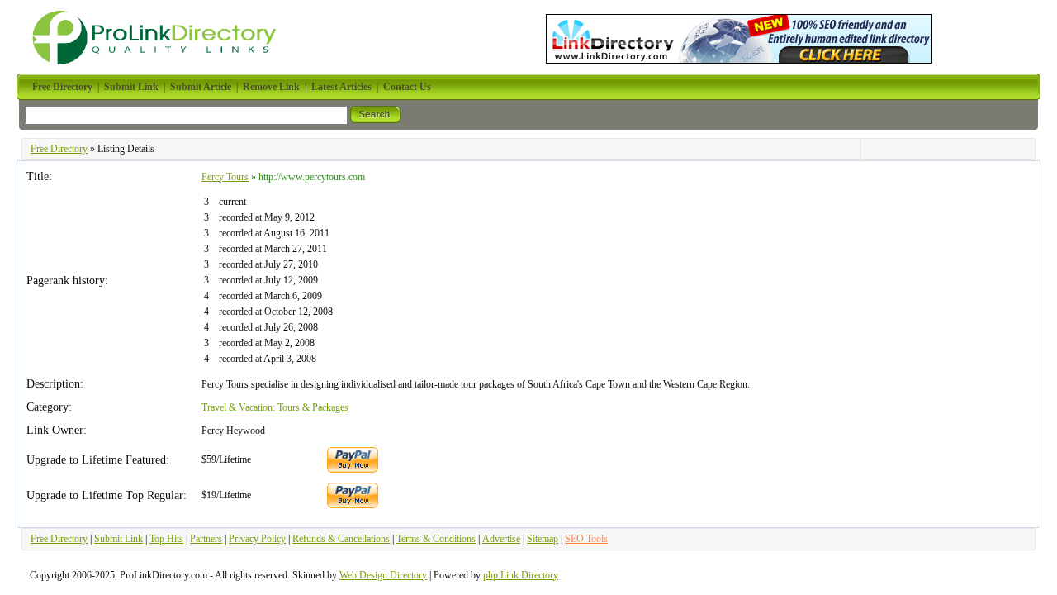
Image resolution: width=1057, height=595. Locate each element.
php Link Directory (520, 575)
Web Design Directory (383, 575)
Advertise (501, 539)
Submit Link (118, 539)
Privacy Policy (257, 539)
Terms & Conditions (436, 539)
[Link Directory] (739, 35)
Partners (206, 539)
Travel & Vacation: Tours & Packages (274, 407)
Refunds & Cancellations (341, 539)
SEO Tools (586, 539)
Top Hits (166, 539)
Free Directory (59, 149)
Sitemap (542, 539)
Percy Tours (225, 177)
